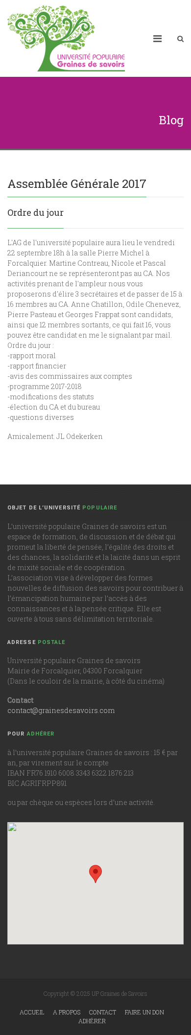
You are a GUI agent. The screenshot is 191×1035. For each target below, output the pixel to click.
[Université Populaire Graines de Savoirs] (66, 38)
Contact (102, 1012)
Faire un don (144, 1012)
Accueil (32, 1012)
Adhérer (92, 1021)
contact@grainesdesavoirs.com (61, 710)
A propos (66, 1012)
